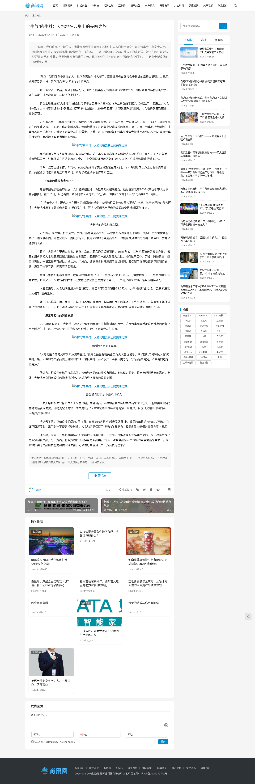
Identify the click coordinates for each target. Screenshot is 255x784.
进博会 (204, 357)
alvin (31, 34)
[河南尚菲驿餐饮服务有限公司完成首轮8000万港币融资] (148, 541)
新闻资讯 (67, 5)
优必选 (188, 326)
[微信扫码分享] (137, 490)
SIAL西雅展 (219, 315)
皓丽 (204, 347)
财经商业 (82, 5)
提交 (163, 741)
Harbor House (204, 315)
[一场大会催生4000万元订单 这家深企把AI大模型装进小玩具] (189, 117)
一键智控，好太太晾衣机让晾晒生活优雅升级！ (99, 633)
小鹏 (204, 336)
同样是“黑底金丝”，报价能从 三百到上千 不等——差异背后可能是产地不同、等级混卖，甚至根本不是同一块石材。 (203, 172)
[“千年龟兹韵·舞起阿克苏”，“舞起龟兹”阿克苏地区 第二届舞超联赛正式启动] (189, 208)
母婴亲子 (164, 5)
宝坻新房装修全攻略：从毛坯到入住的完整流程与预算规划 (147, 583)
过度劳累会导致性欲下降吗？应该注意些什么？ (99, 533)
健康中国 (219, 326)
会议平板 (204, 326)
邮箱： (84, 734)
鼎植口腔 (204, 362)
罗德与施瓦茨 (204, 352)
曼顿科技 (188, 341)
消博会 (219, 341)
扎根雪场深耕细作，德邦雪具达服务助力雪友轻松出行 (99, 583)
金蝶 (220, 357)
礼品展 (219, 347)
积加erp (188, 352)
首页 (55, 5)
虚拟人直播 (188, 357)
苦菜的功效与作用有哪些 (143, 603)
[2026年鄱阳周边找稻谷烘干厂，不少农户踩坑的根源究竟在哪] (189, 257)
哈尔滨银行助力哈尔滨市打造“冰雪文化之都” (49, 561)
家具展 (188, 336)
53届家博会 (188, 315)
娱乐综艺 (135, 5)
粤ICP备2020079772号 (154, 773)
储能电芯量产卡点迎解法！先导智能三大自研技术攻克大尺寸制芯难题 (212, 52)
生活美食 (74, 34)
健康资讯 (193, 5)
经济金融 (108, 5)
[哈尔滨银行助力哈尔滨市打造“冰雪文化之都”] (51, 541)
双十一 (219, 331)
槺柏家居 (204, 341)
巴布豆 (219, 336)
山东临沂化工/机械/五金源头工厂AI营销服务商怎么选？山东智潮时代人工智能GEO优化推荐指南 (203, 289)
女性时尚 (179, 5)
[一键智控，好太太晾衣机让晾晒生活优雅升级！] (99, 612)
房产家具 (150, 5)
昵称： (37, 734)
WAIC (188, 320)
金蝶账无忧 (188, 362)
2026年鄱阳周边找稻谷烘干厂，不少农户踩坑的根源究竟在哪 (213, 257)
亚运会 (219, 320)
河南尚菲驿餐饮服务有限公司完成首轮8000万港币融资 (147, 561)
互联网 (122, 5)
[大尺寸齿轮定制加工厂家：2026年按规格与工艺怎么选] (189, 273)
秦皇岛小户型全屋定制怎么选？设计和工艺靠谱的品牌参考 (50, 583)
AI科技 (95, 5)
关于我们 (208, 5)
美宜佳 (219, 352)
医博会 (204, 331)
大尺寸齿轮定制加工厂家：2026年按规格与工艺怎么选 (213, 273)
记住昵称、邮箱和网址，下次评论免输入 (54, 741)
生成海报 (127, 489)
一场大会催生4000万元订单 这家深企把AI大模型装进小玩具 (213, 117)
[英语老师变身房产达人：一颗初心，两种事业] (51, 662)
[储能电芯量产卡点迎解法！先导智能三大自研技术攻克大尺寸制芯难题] (189, 52)
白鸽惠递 (188, 347)
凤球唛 (188, 331)
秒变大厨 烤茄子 (41, 603)
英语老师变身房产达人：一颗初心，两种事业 (50, 682)
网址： (131, 734)
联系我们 (223, 5)
